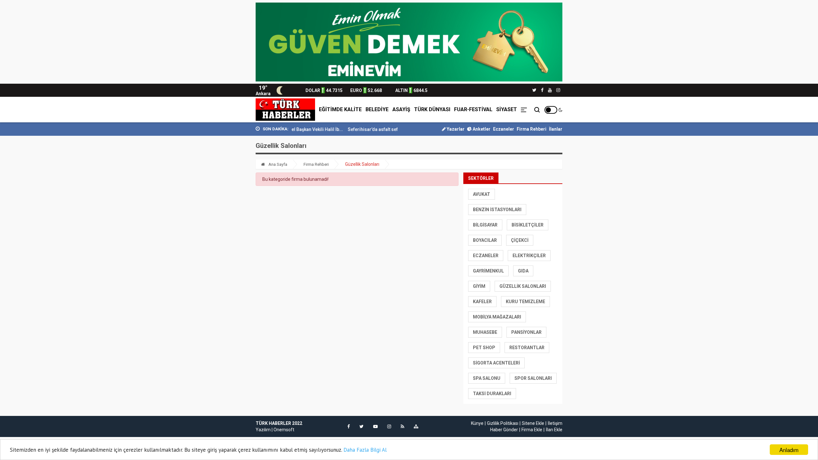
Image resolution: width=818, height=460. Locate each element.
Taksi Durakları (492, 393)
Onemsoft (284, 429)
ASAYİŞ (401, 109)
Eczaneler (503, 129)
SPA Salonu (486, 378)
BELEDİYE (377, 109)
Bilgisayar (485, 224)
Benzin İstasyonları (497, 209)
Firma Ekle (531, 429)
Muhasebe (485, 332)
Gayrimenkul (488, 270)
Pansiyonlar (526, 332)
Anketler (481, 129)
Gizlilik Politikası (502, 423)
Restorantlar (526, 347)
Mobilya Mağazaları (497, 316)
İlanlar (555, 129)
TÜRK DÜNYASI (432, 109)
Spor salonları (533, 378)
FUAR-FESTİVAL (473, 109)
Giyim (479, 286)
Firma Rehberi (531, 129)
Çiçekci (520, 240)
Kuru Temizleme (525, 301)
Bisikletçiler (528, 224)
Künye (477, 423)
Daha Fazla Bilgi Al (365, 449)
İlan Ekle (554, 429)
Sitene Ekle (533, 423)
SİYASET (506, 109)
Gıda (523, 270)
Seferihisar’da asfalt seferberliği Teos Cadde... (386, 129)
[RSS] (402, 426)
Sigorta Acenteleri (496, 362)
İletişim (555, 423)
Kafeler (482, 301)
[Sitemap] (416, 426)
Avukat (481, 194)
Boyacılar (485, 240)
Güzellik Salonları (522, 286)
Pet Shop (484, 347)
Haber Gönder (504, 429)
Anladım (789, 450)
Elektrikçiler (529, 255)
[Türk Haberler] (285, 109)
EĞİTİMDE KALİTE (340, 109)
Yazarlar (455, 129)
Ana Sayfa (277, 164)
